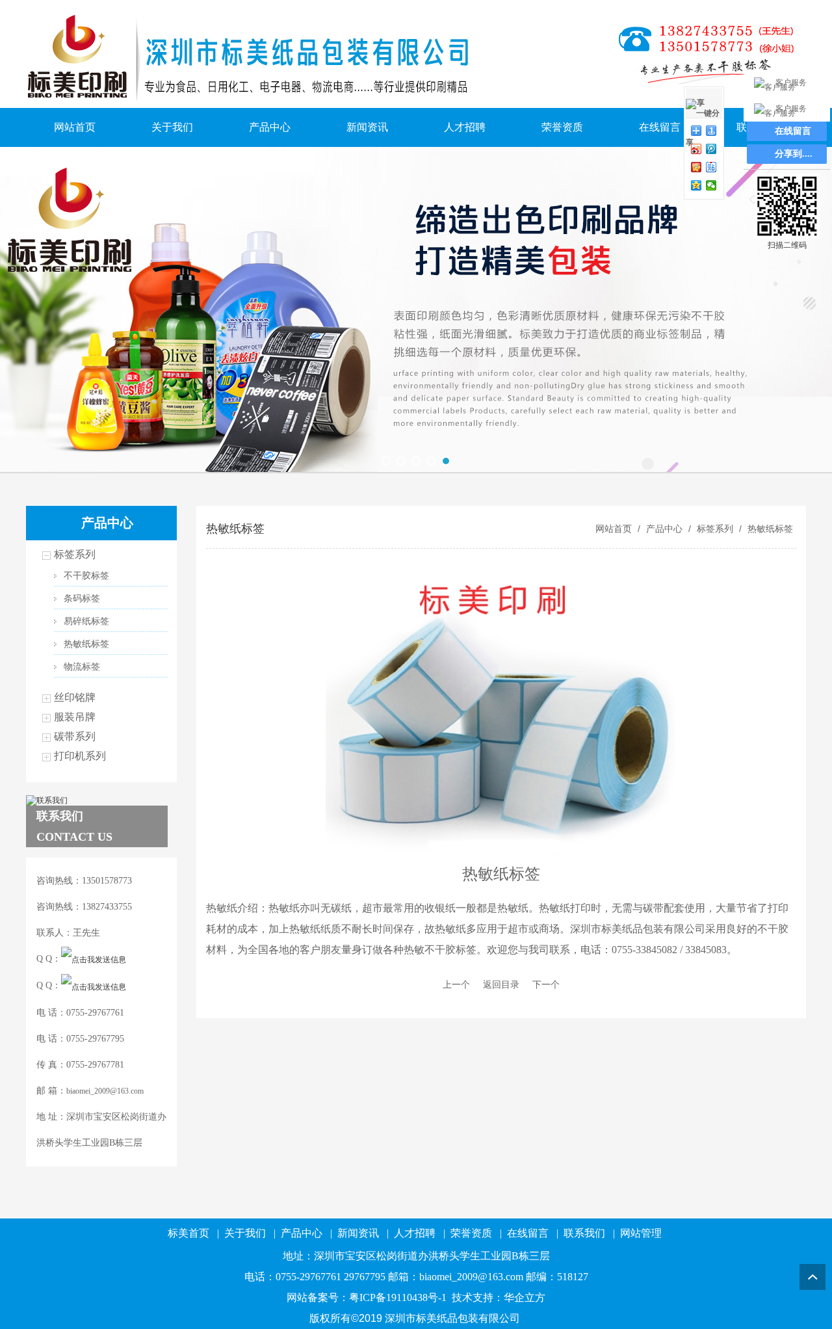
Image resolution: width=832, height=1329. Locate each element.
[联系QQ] (93, 959)
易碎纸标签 (86, 621)
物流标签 (82, 667)
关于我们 (172, 127)
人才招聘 (465, 127)
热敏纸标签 (86, 644)
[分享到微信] (711, 185)
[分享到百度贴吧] (711, 167)
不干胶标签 (86, 576)
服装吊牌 (75, 716)
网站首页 (75, 127)
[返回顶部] (813, 1277)
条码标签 (82, 598)
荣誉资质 (562, 127)
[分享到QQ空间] (696, 185)
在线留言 (660, 127)
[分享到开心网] (696, 167)
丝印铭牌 (75, 697)
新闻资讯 (367, 127)
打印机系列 (80, 755)
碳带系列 (75, 736)
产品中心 (270, 127)
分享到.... (793, 154)
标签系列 (75, 554)
